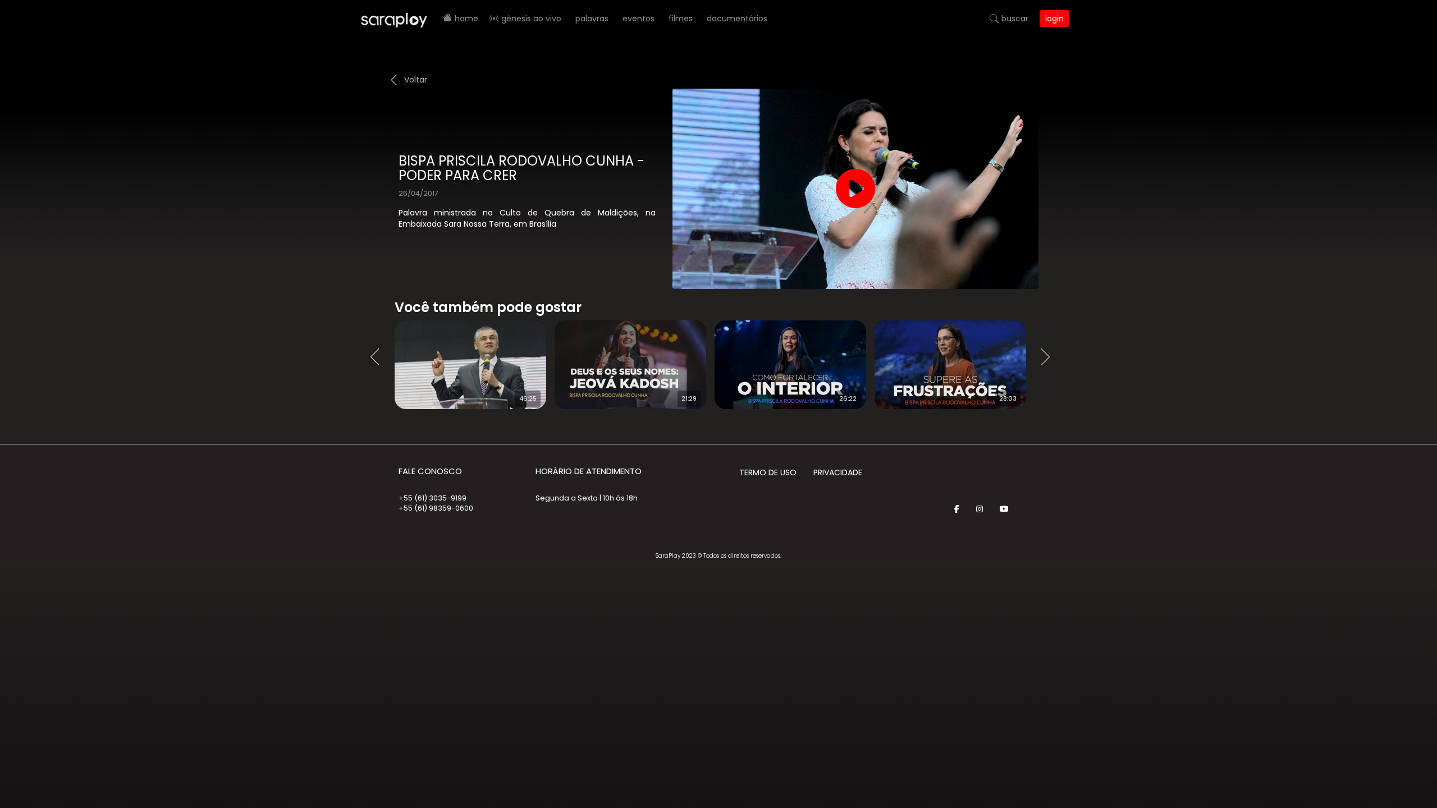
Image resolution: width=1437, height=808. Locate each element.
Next (1050, 357)
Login (1054, 18)
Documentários (737, 18)
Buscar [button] (1014, 18)
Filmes (681, 18)
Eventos (639, 18)
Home (466, 18)
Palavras (591, 18)
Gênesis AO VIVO (531, 18)
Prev (378, 357)
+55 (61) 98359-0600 (436, 508)
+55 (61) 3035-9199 (432, 498)
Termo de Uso (768, 472)
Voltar (415, 79)
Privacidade (837, 472)
